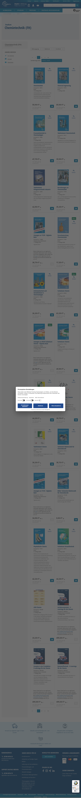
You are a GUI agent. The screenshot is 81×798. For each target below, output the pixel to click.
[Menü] (78, 781)
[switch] (75, 791)
